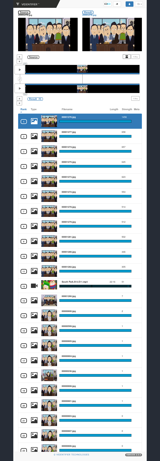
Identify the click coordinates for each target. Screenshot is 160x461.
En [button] (139, 3)
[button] (108, 4)
